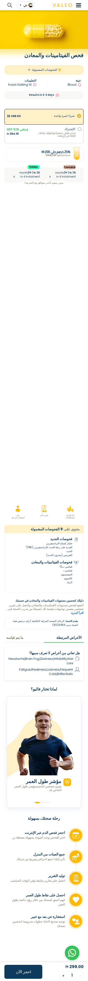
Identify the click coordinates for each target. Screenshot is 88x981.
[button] (72, 952)
